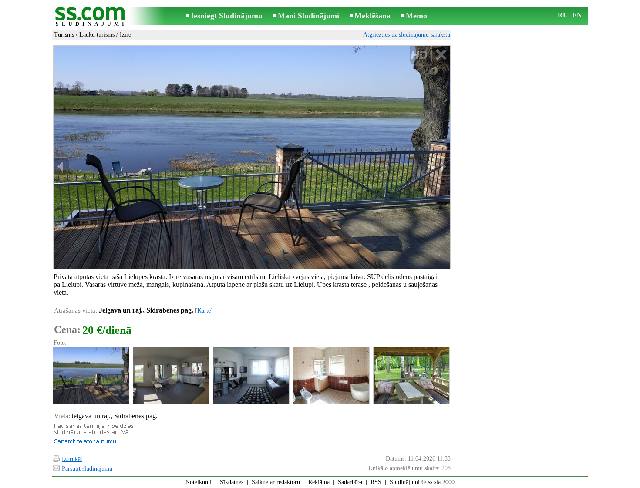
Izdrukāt (72, 459)
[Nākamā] (442, 166)
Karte (204, 310)
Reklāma (319, 482)
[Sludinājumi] (91, 16)
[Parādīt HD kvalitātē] (251, 157)
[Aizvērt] (440, 55)
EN (577, 15)
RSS (376, 482)
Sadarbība (350, 482)
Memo (416, 15)
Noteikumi (198, 482)
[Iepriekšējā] (61, 166)
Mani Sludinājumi (308, 15)
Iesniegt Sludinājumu (227, 15)
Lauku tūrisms (97, 34)
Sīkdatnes (231, 482)
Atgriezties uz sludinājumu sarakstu (406, 34)
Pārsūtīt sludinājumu (87, 468)
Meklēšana (372, 15)
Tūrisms (64, 34)
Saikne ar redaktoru (276, 482)
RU (563, 15)
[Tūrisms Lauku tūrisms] (90, 375)
